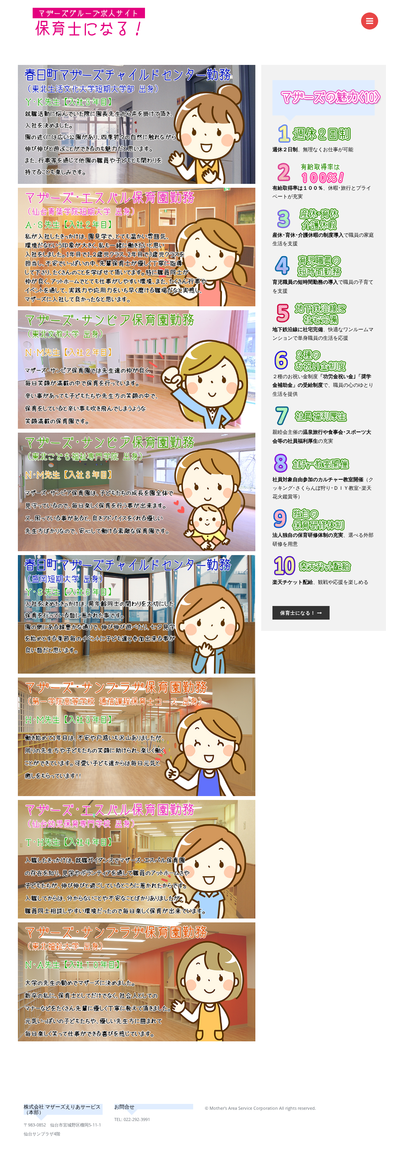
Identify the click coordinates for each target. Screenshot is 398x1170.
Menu (369, 21)
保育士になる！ (298, 612)
